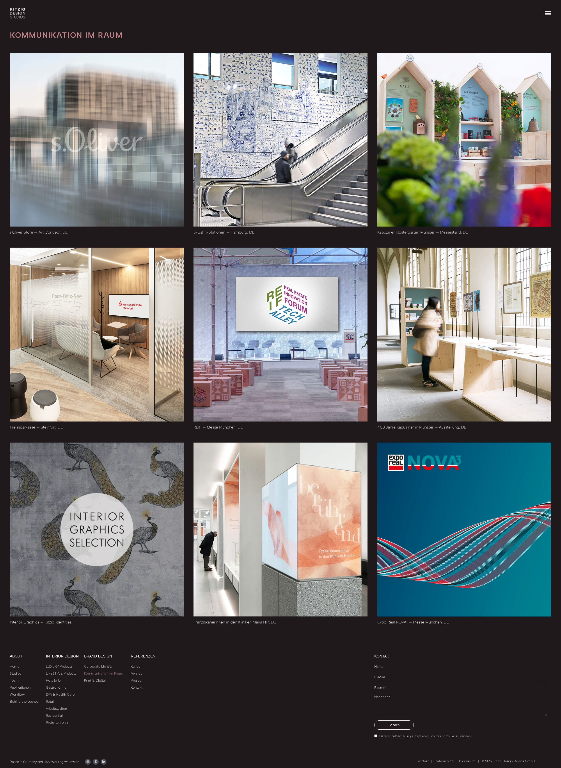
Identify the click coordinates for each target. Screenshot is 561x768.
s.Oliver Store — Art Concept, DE (39, 232)
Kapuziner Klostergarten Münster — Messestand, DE (422, 232)
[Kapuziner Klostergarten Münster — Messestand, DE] (464, 140)
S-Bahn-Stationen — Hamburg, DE (224, 232)
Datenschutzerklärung (395, 736)
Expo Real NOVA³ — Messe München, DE (413, 622)
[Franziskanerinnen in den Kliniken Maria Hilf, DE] (280, 529)
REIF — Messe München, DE (218, 427)
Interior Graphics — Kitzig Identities (40, 622)
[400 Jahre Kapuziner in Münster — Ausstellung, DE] (464, 335)
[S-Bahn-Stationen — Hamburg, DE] (280, 140)
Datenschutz (444, 761)
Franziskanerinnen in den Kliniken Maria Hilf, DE (235, 622)
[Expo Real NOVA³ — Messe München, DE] (464, 529)
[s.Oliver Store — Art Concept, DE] (97, 140)
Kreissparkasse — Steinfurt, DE (36, 427)
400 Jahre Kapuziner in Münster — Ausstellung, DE (421, 427)
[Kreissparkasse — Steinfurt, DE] (97, 335)
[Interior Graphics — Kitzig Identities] (97, 529)
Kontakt (423, 761)
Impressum (467, 761)
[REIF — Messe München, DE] (280, 335)
